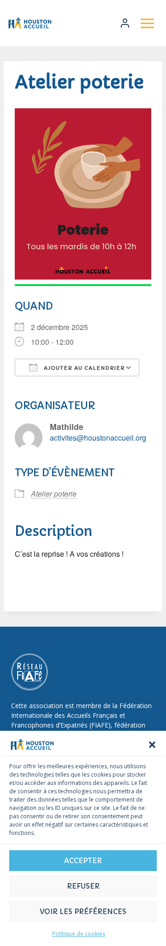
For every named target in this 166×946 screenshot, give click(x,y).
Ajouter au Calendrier (83, 368)
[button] (152, 744)
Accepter (83, 860)
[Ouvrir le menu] (147, 23)
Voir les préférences (83, 911)
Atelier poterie (54, 493)
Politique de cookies (78, 934)
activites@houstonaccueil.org (98, 437)
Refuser (83, 886)
